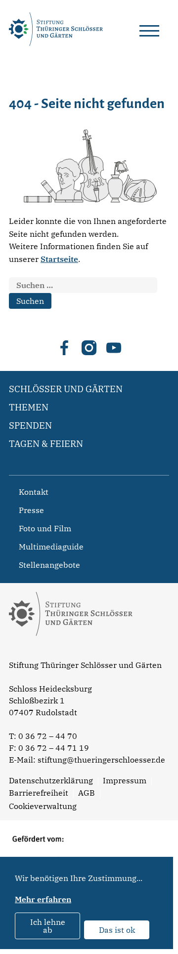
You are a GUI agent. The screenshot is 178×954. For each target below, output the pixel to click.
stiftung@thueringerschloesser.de (101, 760)
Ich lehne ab (47, 926)
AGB (86, 793)
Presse (31, 510)
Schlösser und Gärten (66, 389)
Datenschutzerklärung (51, 780)
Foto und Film (45, 528)
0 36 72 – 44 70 (47, 736)
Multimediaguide (51, 546)
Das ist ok (117, 930)
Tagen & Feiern (46, 443)
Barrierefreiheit (38, 793)
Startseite (59, 259)
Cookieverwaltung (43, 806)
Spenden (30, 425)
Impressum (124, 780)
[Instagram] (89, 347)
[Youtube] (113, 347)
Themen (28, 407)
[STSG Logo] (71, 653)
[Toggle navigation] (149, 29)
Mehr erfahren (43, 899)
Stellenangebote (49, 565)
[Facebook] (64, 347)
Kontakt (33, 492)
